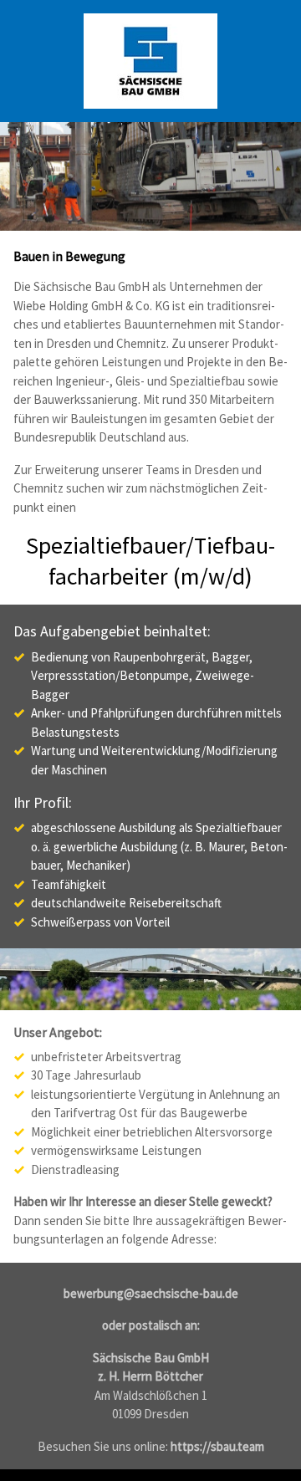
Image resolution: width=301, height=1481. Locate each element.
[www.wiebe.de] (150, 61)
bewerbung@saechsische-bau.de (151, 1293)
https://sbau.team (217, 1446)
